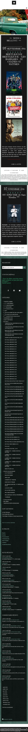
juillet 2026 (5, 689)
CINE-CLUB (7, 477)
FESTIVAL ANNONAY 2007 (11, 339)
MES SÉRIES (6, 501)
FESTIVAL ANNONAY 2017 (11, 362)
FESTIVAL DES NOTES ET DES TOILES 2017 (14, 381)
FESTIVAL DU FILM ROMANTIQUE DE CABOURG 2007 (14, 411)
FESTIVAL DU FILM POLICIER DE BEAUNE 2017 (14, 407)
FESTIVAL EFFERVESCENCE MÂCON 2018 (14, 429)
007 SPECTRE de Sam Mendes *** (14, 196)
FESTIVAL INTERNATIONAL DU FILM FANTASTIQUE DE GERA (14, 434)
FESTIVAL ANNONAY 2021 (11, 371)
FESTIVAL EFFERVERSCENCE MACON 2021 (14, 417)
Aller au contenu (5, 1)
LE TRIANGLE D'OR (7, 597)
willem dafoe (17, 176)
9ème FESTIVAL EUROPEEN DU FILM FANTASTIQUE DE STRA (14, 334)
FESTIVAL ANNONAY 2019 (11, 367)
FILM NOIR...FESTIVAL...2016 (11, 448)
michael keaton (5, 175)
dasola (3, 677)
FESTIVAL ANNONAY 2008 (11, 342)
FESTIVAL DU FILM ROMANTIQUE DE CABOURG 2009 (14, 414)
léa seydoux (18, 252)
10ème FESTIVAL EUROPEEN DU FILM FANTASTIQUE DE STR (14, 324)
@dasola (4, 652)
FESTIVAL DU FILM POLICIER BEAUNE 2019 (14, 393)
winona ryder (12, 175)
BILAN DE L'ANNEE (9, 475)
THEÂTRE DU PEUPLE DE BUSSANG (11, 503)
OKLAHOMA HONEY (7, 557)
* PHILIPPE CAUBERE (8, 301)
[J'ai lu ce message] (26, 728)
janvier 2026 (5, 700)
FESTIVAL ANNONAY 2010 (11, 346)
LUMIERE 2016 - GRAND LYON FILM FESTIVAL (12, 455)
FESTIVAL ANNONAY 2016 (11, 360)
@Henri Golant (5, 639)
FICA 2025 (7, 446)
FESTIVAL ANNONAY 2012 (11, 351)
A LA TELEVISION (9, 473)
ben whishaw (14, 254)
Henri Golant (5, 540)
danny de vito (15, 177)
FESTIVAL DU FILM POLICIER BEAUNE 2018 (14, 391)
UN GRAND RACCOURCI (8, 580)
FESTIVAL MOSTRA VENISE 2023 (12, 439)
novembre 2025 (6, 704)
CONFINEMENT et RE (8, 318)
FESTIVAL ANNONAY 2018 (11, 365)
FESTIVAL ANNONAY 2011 (11, 349)
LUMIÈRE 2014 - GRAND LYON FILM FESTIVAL (12, 466)
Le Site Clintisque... (6, 512)
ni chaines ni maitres (11, 178)
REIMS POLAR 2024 (9, 468)
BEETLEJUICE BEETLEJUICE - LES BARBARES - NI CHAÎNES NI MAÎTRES (14, 59)
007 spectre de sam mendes (20, 253)
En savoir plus (17, 730)
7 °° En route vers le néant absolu (10, 314)
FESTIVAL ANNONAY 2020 (11, 369)
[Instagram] (14, 290)
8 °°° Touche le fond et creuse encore (11, 316)
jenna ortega (20, 175)
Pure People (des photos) (7, 514)
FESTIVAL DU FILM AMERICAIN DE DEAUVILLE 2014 (14, 384)
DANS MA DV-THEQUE (10, 482)
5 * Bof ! (5, 310)
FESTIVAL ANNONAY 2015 (11, 358)
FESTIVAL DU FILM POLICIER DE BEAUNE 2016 (14, 404)
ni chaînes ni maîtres (22, 178)
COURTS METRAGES (8, 319)
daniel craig (11, 252)
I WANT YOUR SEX (6, 602)
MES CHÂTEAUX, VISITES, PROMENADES (14, 494)
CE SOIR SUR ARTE (7, 591)
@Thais (4, 665)
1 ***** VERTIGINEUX (8, 303)
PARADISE (4, 563)
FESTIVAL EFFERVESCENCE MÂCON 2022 (14, 431)
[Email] (14, 3)
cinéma (24, 174)
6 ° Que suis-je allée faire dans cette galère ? (13, 312)
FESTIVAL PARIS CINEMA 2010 (11, 444)
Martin (3, 671)
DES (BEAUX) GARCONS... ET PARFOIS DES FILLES (14, 485)
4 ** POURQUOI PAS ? (8, 308)
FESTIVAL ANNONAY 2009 (11, 344)
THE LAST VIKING (6, 608)
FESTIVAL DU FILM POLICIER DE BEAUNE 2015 (14, 400)
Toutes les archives (7, 707)
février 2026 (5, 698)
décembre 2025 (6, 702)
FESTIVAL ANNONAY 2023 (11, 374)
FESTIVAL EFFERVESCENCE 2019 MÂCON (14, 422)
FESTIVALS (5, 321)
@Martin (4, 645)
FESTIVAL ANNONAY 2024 (11, 376)
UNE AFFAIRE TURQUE (8, 585)
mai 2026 (5, 693)
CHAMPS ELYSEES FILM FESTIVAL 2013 (13, 337)
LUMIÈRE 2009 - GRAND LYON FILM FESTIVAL (12, 459)
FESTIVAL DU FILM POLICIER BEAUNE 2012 (14, 387)
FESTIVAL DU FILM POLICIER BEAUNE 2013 (14, 389)
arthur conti (10, 176)
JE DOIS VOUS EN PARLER (9, 471)
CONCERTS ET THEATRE (10, 479)
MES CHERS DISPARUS (10, 492)
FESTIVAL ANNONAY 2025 (11, 378)
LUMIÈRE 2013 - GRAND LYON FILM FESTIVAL (12, 462)
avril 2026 (5, 694)
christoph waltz (8, 253)
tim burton (20, 174)
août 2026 (5, 687)
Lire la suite (16, 164)
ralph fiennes (7, 254)
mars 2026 (5, 696)
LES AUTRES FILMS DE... (10, 490)
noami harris (21, 254)
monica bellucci (8, 177)
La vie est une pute (7, 499)
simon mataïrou (14, 179)
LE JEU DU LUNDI (8, 488)
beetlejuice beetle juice (10, 174)
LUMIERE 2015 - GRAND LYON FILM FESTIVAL (12, 451)
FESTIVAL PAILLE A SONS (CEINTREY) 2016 (14, 441)
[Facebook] (8, 290)
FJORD (4, 569)
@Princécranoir (5, 620)
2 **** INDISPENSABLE (8, 305)
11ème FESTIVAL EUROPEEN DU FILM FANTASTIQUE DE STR (14, 327)
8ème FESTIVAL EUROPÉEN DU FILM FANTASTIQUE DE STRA (14, 331)
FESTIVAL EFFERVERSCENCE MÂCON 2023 (14, 419)
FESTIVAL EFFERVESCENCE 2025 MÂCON (14, 426)
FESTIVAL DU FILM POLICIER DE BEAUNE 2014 (14, 397)
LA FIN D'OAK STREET (7, 574)
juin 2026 (5, 691)
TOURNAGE (7, 497)
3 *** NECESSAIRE (14, 170)
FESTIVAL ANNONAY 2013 (11, 353)
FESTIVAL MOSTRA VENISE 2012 (12, 437)
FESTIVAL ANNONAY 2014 (11, 355)
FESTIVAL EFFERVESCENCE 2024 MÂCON (14, 424)
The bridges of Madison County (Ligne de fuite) (12, 516)
